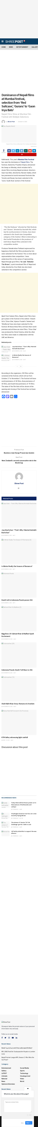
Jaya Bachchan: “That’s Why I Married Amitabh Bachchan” (24, 348)
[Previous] (17, 366)
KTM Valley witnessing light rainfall (15, 737)
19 (14, 602)
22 (15, 639)
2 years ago (15, 818)
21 (15, 672)
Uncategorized (25, 1076)
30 (15, 706)
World (22, 1081)
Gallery (35, 47)
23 (21, 836)
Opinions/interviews (8, 1084)
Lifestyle (6, 562)
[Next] (20, 366)
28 (21, 809)
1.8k (22, 818)
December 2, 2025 (7, 602)
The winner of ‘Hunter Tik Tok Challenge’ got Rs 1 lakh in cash (21, 823)
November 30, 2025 (7, 639)
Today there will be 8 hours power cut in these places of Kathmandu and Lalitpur (23, 805)
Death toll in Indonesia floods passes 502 (17, 600)
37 (25, 359)
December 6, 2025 (17, 351)
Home (4, 47)
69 (12, 740)
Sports (22, 1071)
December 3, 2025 (17, 359)
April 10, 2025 (6, 740)
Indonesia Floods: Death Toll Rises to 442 (17, 670)
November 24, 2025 (7, 706)
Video (22, 1079)
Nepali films (25, 162)
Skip (22, 1123)
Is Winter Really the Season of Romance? (17, 566)
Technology (24, 1073)
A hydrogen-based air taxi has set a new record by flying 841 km (23, 815)
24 (25, 351)
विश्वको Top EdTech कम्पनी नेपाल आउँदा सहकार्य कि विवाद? (17, 1048)
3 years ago (15, 809)
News (11, 47)
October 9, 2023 (22, 121)
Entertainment (22, 47)
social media (24, 1068)
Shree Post (11, 121)
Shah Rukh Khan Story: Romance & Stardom (18, 703)
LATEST (5, 665)
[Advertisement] (19, 19)
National (4, 1079)
